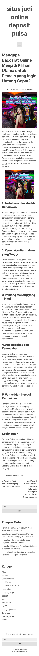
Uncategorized (17, 476)
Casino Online (8, 579)
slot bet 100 (7, 603)
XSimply (18, 651)
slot (3, 599)
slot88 (4, 606)
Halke (30, 89)
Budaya (5, 575)
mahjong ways (8, 592)
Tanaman (6, 613)
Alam (4, 572)
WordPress (23, 649)
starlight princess (9, 609)
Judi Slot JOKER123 (10, 585)
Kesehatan (6, 589)
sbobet (5, 596)
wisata (4, 620)
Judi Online (7, 582)
